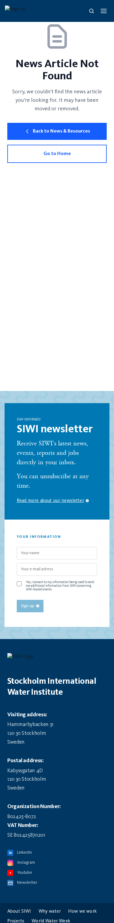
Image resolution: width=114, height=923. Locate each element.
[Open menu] (103, 11)
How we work (82, 911)
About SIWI (19, 911)
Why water (50, 911)
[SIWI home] (57, 658)
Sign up (27, 606)
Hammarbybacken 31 (30, 724)
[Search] (91, 10)
